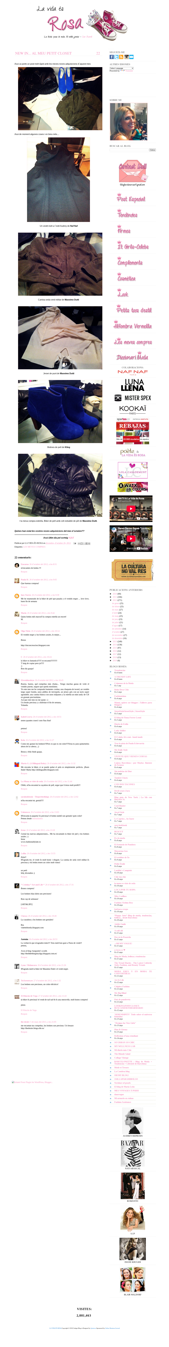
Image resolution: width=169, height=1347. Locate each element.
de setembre (117, 629)
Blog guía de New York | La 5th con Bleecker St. (133, 798)
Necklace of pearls (122, 1083)
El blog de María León (124, 1087)
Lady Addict (120, 730)
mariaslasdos (37, 818)
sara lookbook (120, 825)
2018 (115, 657)
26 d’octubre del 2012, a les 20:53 (43, 939)
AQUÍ (71, 538)
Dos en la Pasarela (122, 937)
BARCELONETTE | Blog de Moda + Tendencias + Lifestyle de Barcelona (133, 1062)
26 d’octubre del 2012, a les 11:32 (61, 763)
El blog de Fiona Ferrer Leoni (127, 717)
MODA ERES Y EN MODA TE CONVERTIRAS (133, 972)
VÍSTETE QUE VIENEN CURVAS (130, 756)
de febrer (116, 606)
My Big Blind (120, 993)
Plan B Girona (120, 1029)
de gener (116, 603)
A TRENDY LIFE (122, 677)
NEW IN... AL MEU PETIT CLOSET (43, 53)
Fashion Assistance (122, 1102)
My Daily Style (121, 750)
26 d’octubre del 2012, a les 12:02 (64, 797)
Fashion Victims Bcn (123, 903)
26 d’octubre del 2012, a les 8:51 (43, 564)
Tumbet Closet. (121, 778)
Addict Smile (120, 924)
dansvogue (119, 1094)
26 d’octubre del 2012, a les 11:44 (58, 781)
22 (98, 54)
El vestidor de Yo (121, 857)
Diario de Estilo (121, 724)
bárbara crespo (121, 909)
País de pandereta (122, 999)
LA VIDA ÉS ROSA (55, 1328)
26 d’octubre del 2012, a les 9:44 (41, 613)
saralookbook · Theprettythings (35, 797)
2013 (115, 641)
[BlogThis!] (81, 543)
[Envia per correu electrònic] (79, 543)
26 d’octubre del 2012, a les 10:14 (45, 631)
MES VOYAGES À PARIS (126, 1090)
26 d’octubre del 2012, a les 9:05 (43, 579)
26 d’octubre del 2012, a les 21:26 (52, 965)
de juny (115, 619)
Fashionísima (120, 696)
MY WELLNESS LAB (124, 1046)
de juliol (115, 622)
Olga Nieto (25, 631)
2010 (115, 594)
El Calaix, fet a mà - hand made (128, 737)
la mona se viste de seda (124, 883)
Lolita (23, 853)
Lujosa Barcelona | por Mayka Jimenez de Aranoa (133, 764)
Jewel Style (119, 812)
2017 (115, 654)
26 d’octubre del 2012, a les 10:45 (49, 680)
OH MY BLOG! (121, 1075)
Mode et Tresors (121, 1067)
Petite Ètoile (119, 864)
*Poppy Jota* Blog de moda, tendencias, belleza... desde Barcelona (133, 916)
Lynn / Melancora (29, 965)
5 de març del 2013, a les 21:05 (43, 1022)
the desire (25, 1022)
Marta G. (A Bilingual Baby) (33, 763)
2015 (115, 648)
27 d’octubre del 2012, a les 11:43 (52, 996)
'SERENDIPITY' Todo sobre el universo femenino (133, 1015)
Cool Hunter (120, 806)
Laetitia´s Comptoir (123, 870)
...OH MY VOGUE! (123, 943)
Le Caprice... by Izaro (124, 819)
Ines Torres (26, 595)
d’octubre (116, 632)
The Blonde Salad (122, 1054)
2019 (115, 660)
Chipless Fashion (122, 986)
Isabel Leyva (26, 717)
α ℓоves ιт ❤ (119, 950)
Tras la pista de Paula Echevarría (129, 743)
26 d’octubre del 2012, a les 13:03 (45, 812)
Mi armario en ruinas (123, 1098)
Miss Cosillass (120, 896)
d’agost (115, 625)
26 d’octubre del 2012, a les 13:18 (40, 830)
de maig (115, 616)
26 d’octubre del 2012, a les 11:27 (40, 740)
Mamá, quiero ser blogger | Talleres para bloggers (133, 704)
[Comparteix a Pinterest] (89, 543)
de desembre (117, 638)
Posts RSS (35, 3)
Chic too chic (120, 877)
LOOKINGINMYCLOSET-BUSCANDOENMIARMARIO (128, 1007)
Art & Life (119, 980)
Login (58, 3)
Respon (24, 572)
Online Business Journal (112, 1328)
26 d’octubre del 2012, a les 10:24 (37, 657)
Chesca (24, 916)
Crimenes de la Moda (123, 683)
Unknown (25, 812)
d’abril (115, 613)
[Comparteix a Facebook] (86, 543)
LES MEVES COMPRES (34, 547)
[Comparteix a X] (84, 543)
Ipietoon (93, 1328)
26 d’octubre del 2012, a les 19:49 (42, 916)
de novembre (117, 635)
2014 (115, 645)
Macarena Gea (121, 851)
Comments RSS (47, 3)
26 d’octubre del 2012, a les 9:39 (45, 595)
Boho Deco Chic (121, 690)
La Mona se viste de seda (32, 781)
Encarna (25, 564)
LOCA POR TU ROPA (124, 890)
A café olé (118, 931)
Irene (23, 830)
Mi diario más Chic (123, 1050)
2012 (115, 600)
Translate (129, 71)
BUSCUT (118, 831)
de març (115, 610)
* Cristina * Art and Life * (32, 885)
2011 (115, 597)
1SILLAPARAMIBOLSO (126, 1079)
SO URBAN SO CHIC (124, 1042)
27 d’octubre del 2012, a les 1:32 (47, 980)
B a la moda (119, 838)
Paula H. (25, 579)
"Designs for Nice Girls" (125, 1023)
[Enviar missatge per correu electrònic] (74, 543)
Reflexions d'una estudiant (126, 1036)
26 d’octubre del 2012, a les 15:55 (41, 853)
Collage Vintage (121, 1058)
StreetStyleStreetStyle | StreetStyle (129, 711)
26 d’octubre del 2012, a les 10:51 (47, 717)
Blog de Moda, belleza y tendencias (129, 956)
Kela (23, 740)
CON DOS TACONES (124, 784)
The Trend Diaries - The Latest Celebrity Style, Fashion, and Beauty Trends (133, 964)
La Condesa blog (122, 1071)
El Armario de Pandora (124, 844)
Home (26, 3)
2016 (115, 651)
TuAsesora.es (27, 980)
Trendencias (119, 670)
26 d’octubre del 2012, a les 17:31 (59, 885)
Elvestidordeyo (27, 680)
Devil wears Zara (122, 791)
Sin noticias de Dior (123, 771)
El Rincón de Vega (29, 996)
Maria (23, 613)
